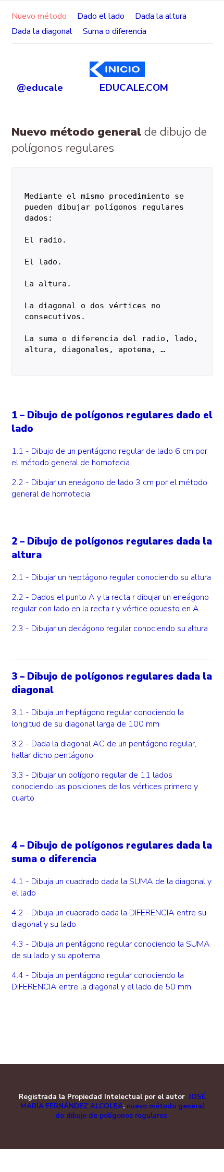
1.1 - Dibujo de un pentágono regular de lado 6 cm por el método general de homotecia (109, 456)
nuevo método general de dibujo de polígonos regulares (129, 1111)
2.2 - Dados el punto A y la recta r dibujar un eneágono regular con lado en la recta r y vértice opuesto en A (110, 602)
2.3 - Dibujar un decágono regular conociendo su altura (109, 628)
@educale (40, 87)
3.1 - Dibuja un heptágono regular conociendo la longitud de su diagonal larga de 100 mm (97, 718)
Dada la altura (160, 16)
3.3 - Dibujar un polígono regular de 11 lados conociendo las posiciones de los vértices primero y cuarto (104, 786)
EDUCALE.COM (115, 87)
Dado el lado (101, 16)
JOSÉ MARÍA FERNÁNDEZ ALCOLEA (113, 1101)
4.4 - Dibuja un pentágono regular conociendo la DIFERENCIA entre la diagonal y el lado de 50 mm (101, 981)
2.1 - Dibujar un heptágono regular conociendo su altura (111, 577)
